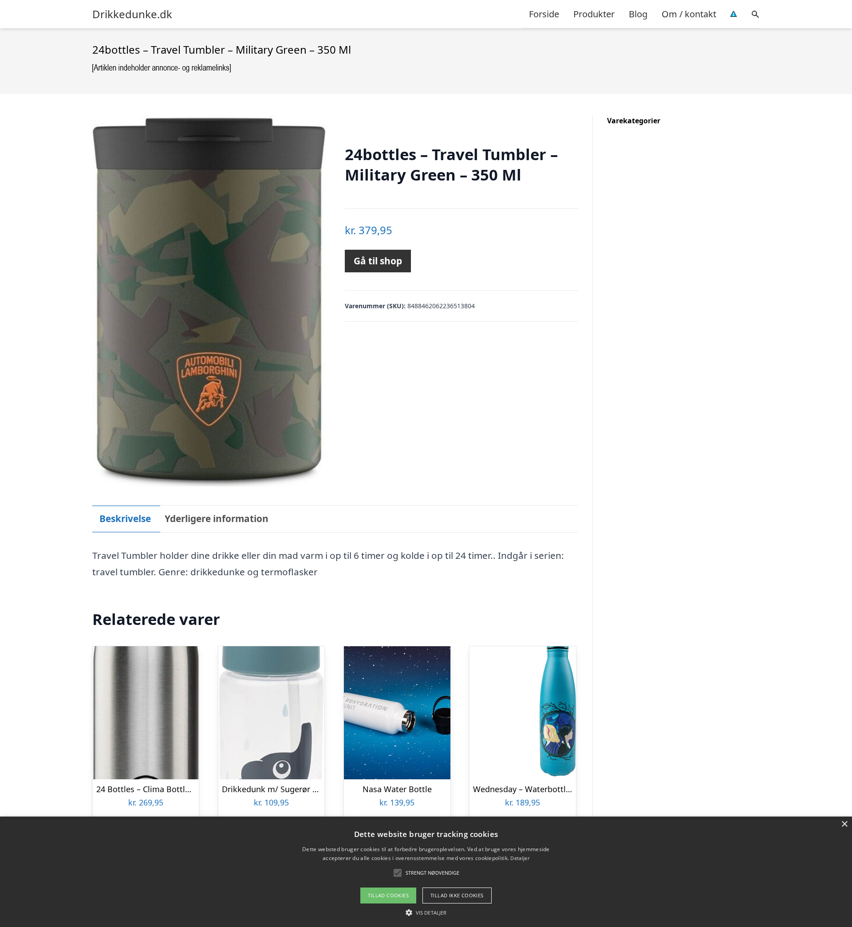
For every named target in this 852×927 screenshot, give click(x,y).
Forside (544, 14)
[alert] (426, 872)
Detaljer (519, 858)
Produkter (594, 14)
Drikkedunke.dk (132, 14)
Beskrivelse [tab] (125, 518)
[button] (426, 912)
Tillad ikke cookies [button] (457, 895)
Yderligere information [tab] (216, 518)
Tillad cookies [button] (388, 895)
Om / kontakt (689, 14)
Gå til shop (378, 261)
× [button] (844, 824)
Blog (638, 14)
